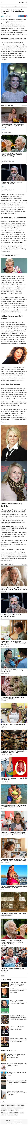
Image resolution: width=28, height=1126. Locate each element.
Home (2, 6)
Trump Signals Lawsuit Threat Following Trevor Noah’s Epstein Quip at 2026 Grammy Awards (18, 985)
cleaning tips (20, 1105)
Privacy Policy (12, 1123)
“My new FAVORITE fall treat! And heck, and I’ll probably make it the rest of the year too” (16, 1055)
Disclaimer (19, 1123)
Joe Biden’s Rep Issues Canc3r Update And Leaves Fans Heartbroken (18, 990)
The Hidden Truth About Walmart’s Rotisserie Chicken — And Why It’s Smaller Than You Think (18, 1018)
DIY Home (3, 1107)
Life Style (11, 1110)
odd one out (4, 1112)
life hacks (3, 1110)
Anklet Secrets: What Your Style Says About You (17, 1073)
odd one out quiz (14, 1112)
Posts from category (8, 1050)
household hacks (18, 1107)
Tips (11, 1115)
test (7, 1115)
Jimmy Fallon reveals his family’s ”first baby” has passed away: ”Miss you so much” (18, 1001)
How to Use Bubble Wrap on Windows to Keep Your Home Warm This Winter (17, 1092)
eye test (10, 1107)
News (6, 6)
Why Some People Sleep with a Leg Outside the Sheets (17, 1064)
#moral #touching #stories (8, 1105)
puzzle (22, 1112)
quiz (2, 1115)
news (2, 975)
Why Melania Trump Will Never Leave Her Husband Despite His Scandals (17, 1027)
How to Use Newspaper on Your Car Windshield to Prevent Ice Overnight (17, 1081)
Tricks (15, 1115)
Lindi (2, 2)
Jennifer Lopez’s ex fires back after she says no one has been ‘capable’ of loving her (18, 1039)
